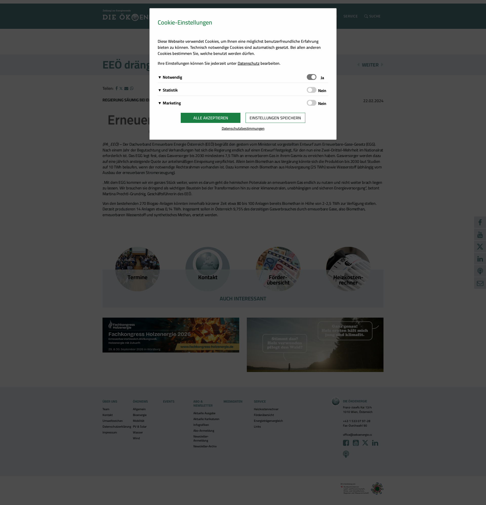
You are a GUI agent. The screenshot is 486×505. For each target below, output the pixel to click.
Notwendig (172, 77)
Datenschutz (248, 63)
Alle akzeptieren (210, 118)
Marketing (172, 103)
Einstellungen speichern (275, 118)
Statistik (170, 90)
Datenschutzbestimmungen (243, 128)
